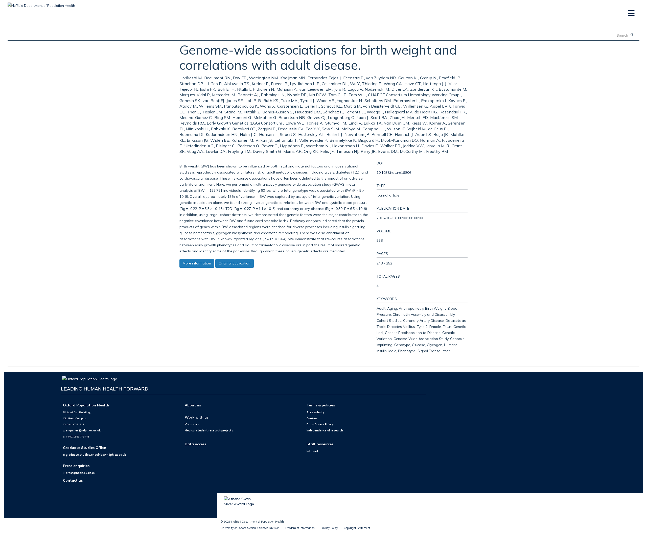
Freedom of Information (300, 528)
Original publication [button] (234, 263)
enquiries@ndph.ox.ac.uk (83, 430)
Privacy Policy (329, 528)
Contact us (73, 480)
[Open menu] (630, 13)
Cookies (312, 418)
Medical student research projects (209, 430)
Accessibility (315, 412)
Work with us (197, 417)
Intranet (312, 451)
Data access (195, 444)
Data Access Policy (320, 424)
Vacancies (192, 424)
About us (193, 405)
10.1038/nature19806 (394, 172)
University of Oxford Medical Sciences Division (250, 528)
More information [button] (197, 263)
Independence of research (325, 430)
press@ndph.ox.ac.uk (80, 473)
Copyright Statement (357, 528)
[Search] (632, 35)
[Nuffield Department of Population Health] (41, 4)
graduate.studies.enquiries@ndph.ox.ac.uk (96, 454)
